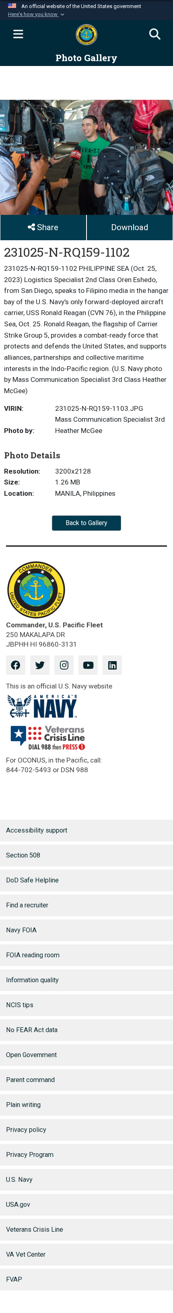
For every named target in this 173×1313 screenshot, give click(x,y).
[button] (37, 14)
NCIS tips (19, 1005)
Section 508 (23, 855)
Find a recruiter (27, 905)
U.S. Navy (19, 1179)
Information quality (32, 980)
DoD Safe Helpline (32, 880)
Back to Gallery (86, 523)
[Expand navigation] (18, 34)
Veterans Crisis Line (34, 1229)
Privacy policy (26, 1130)
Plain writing (23, 1105)
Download (129, 227)
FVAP (14, 1279)
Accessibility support (36, 830)
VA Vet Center (25, 1254)
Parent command (30, 1080)
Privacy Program (30, 1154)
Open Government (31, 1055)
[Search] (155, 34)
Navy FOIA (21, 930)
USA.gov (18, 1204)
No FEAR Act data (32, 1030)
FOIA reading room (33, 955)
